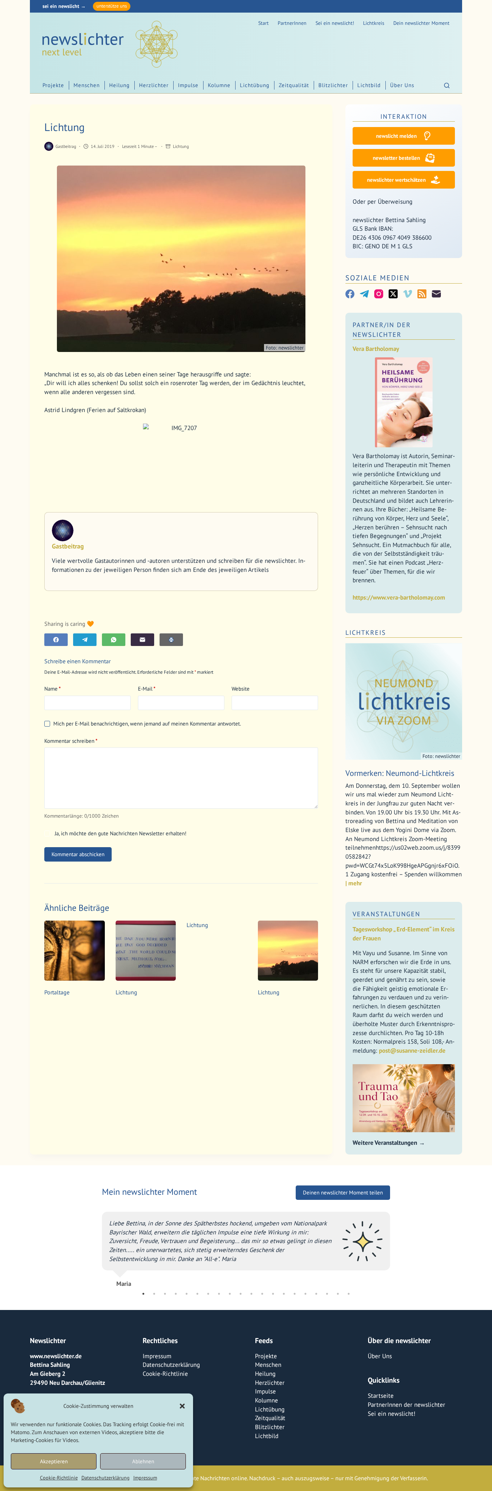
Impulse (188, 85)
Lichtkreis (373, 23)
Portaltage (57, 992)
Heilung (119, 85)
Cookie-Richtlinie (59, 1477)
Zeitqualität (294, 85)
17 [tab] (316, 1293)
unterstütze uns (112, 6)
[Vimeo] (407, 293)
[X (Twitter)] (393, 293)
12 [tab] (262, 1293)
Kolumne (219, 85)
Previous (96, 1251)
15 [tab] (294, 1293)
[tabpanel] (246, 1251)
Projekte (53, 85)
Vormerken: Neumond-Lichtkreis (399, 773)
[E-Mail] (142, 639)
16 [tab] (305, 1293)
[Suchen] (446, 85)
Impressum (145, 1477)
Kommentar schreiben (71, 740)
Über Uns (402, 85)
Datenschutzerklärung (105, 1477)
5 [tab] (186, 1293)
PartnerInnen (292, 23)
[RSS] (421, 293)
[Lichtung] (146, 951)
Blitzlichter (333, 85)
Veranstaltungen (386, 914)
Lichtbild (369, 85)
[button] (182, 1406)
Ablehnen (143, 1461)
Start (263, 23)
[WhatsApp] (113, 639)
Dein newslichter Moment (421, 23)
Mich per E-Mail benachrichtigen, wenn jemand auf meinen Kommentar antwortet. (147, 723)
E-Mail (147, 688)
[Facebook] (56, 639)
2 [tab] (154, 1293)
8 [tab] (219, 1293)
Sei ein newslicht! (335, 23)
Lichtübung (254, 85)
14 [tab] (283, 1293)
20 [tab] (348, 1293)
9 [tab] (229, 1293)
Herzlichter (154, 85)
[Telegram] (85, 639)
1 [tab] (143, 1293)
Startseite (381, 1396)
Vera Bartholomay (376, 348)
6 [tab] (197, 1293)
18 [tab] (327, 1293)
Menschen (86, 85)
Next (395, 1251)
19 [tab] (337, 1293)
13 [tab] (273, 1293)
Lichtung (181, 146)
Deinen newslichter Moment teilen (343, 1201)
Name (52, 688)
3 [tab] (165, 1293)
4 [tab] (175, 1293)
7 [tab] (208, 1293)
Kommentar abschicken (78, 854)
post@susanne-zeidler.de (412, 1050)
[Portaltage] (74, 951)
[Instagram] (378, 293)
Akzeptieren (54, 1461)
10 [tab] (240, 1293)
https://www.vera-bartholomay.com (399, 597)
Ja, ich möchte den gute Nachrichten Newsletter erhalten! (120, 833)
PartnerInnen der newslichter (406, 1405)
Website (241, 688)
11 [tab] (251, 1293)
